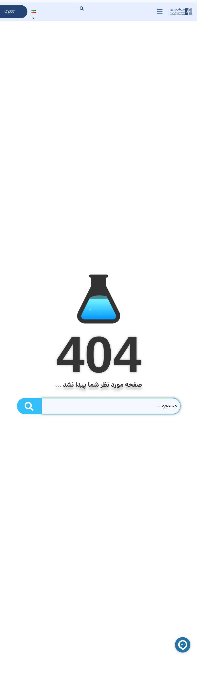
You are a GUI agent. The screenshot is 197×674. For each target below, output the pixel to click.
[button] (82, 8)
